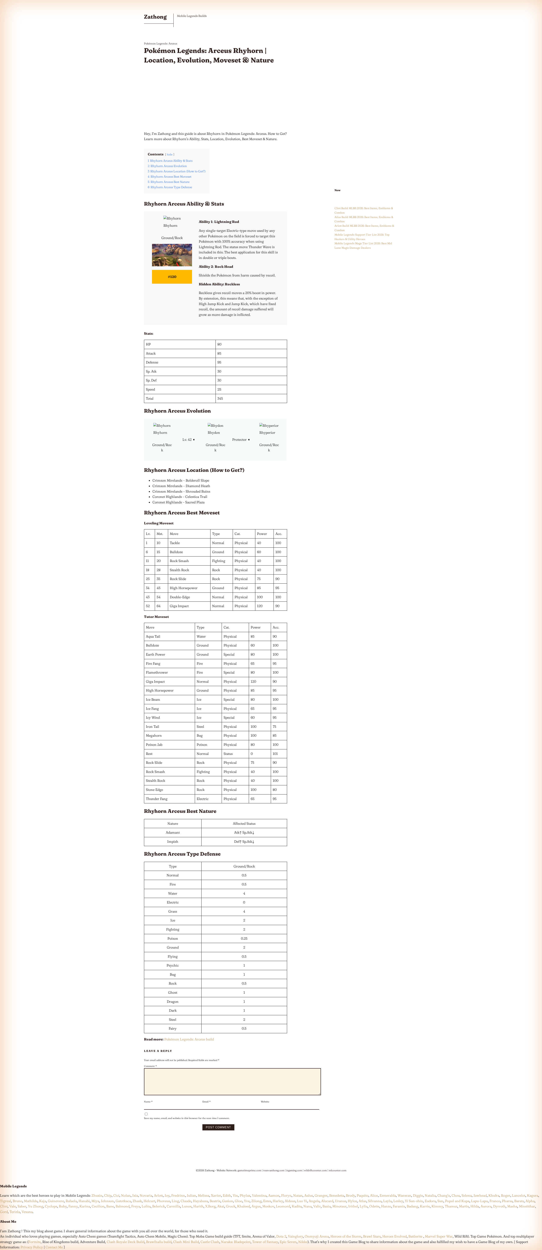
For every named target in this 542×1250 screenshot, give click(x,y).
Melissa (203, 1195)
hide (170, 154)
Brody (350, 1195)
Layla (387, 1201)
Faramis (399, 1206)
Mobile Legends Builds (192, 16)
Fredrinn (178, 1195)
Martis (464, 1206)
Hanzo (386, 1206)
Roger (505, 1195)
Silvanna (375, 1201)
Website (265, 1101)
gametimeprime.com (249, 1170)
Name (148, 1101)
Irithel (353, 1206)
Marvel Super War (439, 1236)
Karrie (425, 1206)
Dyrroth (499, 1206)
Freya (135, 1206)
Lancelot (518, 1195)
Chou (456, 1195)
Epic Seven (288, 1242)
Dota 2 (281, 1236)
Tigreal (5, 1201)
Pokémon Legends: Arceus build (189, 1039)
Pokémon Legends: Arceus (160, 43)
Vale (12, 1206)
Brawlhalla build (158, 1242)
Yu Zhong (35, 1206)
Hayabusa (200, 1201)
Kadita (297, 1206)
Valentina (259, 1195)
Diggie (418, 1195)
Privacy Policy (32, 1247)
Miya (95, 1201)
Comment (150, 1066)
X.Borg (210, 1206)
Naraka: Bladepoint (235, 1242)
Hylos (352, 1201)
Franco (494, 1201)
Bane (110, 1206)
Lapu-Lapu (479, 1201)
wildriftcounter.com (315, 1170)
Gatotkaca (123, 1201)
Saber (22, 1206)
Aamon (273, 1195)
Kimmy (437, 1206)
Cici (116, 1195)
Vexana (27, 1212)
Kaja (42, 1201)
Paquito (362, 1195)
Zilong (256, 1201)
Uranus (340, 1201)
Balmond (123, 1206)
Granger (321, 1195)
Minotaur (339, 1206)
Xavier (216, 1195)
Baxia (326, 1206)
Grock (230, 1206)
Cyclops (51, 1206)
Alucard (327, 1201)
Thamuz (451, 1206)
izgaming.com (294, 1170)
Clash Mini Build (186, 1242)
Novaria (146, 1195)
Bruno (17, 1201)
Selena (467, 1195)
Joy (167, 1195)
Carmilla (173, 1206)
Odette (374, 1206)
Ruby (63, 1206)
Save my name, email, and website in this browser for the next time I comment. (187, 1118)
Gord (4, 1212)
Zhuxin (96, 1195)
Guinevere (56, 1201)
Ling (175, 1201)
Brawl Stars (372, 1236)
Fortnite (34, 1242)
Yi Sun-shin (414, 1201)
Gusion (227, 1201)
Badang (412, 1206)
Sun (440, 1201)
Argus (256, 1206)
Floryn (286, 1195)
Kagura (532, 1195)
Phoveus (163, 1201)
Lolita (146, 1206)
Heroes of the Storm (345, 1236)
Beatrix (215, 1201)
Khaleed (243, 1206)
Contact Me (54, 1247)
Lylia (364, 1206)
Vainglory (295, 1236)
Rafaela (71, 1201)
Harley (278, 1201)
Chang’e (443, 1195)
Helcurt (149, 1201)
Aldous (290, 1201)
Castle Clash (209, 1242)
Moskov (268, 1206)
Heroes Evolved (394, 1236)
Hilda (474, 1206)
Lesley (398, 1201)
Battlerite (415, 1236)
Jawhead (480, 1195)
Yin (235, 1195)
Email (206, 1101)
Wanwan (404, 1195)
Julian (191, 1195)
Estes (267, 1201)
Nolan (126, 1195)
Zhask (137, 1201)
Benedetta (336, 1195)
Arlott (158, 1195)
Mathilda (30, 1201)
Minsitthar (527, 1206)
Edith (227, 1195)
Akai (220, 1206)
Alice (374, 1195)
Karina (84, 1206)
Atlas (362, 1201)
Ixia (135, 1195)
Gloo (238, 1201)
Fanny (73, 1206)
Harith (198, 1206)
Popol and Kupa (457, 1201)
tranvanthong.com (273, 1170)
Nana (307, 1206)
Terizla (15, 1212)
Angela (314, 1201)
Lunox (187, 1206)
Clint (4, 1206)
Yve (247, 1201)
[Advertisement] (215, 98)
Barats (519, 1201)
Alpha (530, 1201)
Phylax (245, 1195)
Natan (298, 1195)
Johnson (107, 1201)
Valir (317, 1206)
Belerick (158, 1206)
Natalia (430, 1195)
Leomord (283, 1206)
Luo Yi (302, 1201)
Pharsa (507, 1201)
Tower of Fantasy (265, 1242)
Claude (186, 1201)
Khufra (493, 1195)
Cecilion (98, 1206)
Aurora (486, 1206)
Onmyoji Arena (317, 1236)
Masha (512, 1206)
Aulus (308, 1195)
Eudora (430, 1201)
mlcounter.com (337, 1170)
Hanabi (84, 1201)
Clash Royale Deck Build (125, 1242)
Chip (108, 1195)
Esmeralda (388, 1195)
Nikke (303, 1242)
